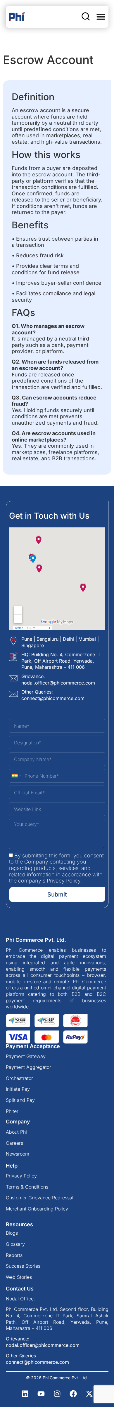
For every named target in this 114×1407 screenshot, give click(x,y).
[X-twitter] (89, 1394)
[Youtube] (41, 1394)
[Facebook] (73, 1394)
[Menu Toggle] (101, 16)
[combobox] (16, 775)
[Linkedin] (25, 1394)
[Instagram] (57, 1394)
